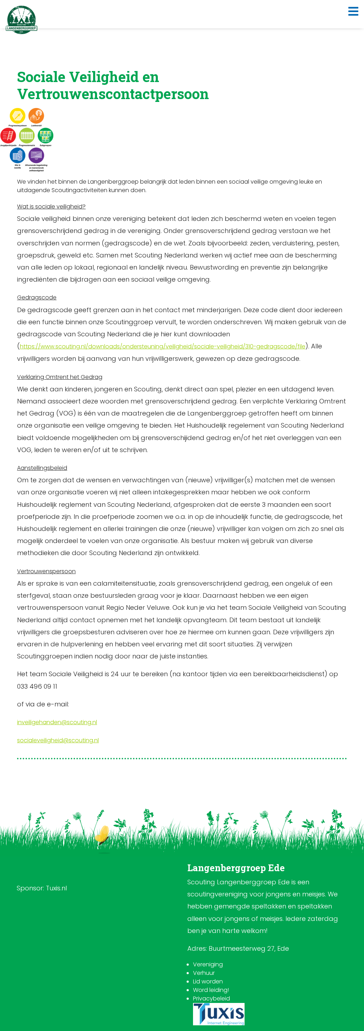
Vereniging (208, 964)
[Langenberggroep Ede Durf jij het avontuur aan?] (21, 20)
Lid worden (208, 981)
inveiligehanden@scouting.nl (57, 722)
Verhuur (204, 973)
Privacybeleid (211, 998)
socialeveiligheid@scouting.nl (58, 740)
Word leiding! (211, 990)
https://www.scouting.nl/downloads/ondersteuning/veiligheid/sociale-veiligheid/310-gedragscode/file (162, 346)
